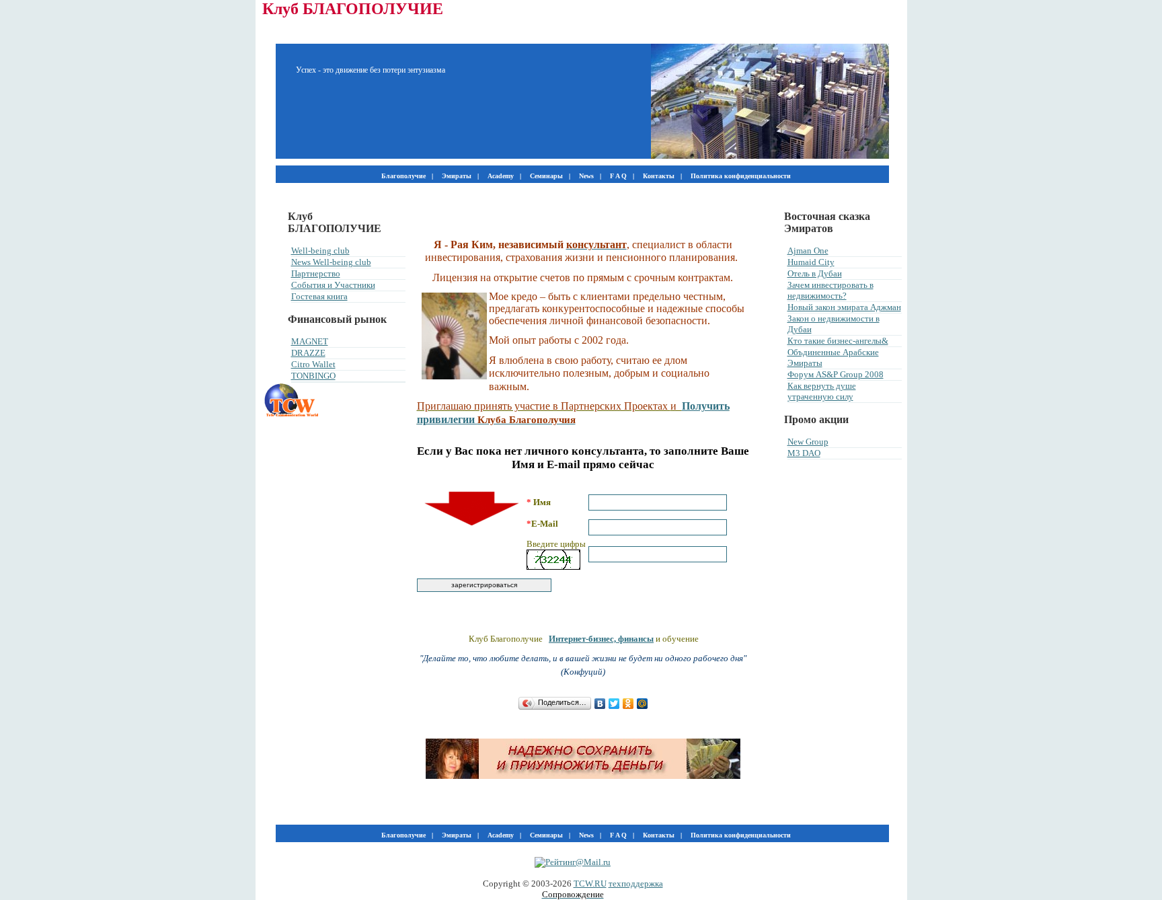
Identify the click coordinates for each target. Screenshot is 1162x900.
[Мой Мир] (642, 703)
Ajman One (807, 251)
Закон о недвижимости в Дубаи (833, 323)
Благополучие (403, 176)
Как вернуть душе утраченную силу (821, 391)
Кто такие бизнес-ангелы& (837, 341)
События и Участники (333, 285)
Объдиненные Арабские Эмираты (833, 357)
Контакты (658, 176)
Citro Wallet (313, 364)
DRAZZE (308, 353)
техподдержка (636, 883)
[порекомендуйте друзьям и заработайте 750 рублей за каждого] (583, 776)
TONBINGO (313, 376)
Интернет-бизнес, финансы (601, 639)
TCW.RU (590, 883)
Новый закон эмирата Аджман (844, 307)
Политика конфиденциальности (741, 176)
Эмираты (456, 176)
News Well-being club (331, 262)
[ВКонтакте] (600, 703)
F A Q (618, 176)
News (586, 176)
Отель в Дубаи (814, 273)
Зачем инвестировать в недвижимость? (830, 290)
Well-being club (320, 251)
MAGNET (309, 341)
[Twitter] (614, 703)
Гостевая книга (319, 296)
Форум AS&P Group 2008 (835, 374)
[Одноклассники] (628, 703)
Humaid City (811, 262)
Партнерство (315, 273)
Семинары (546, 176)
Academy (501, 176)
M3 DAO (803, 453)
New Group (807, 442)
